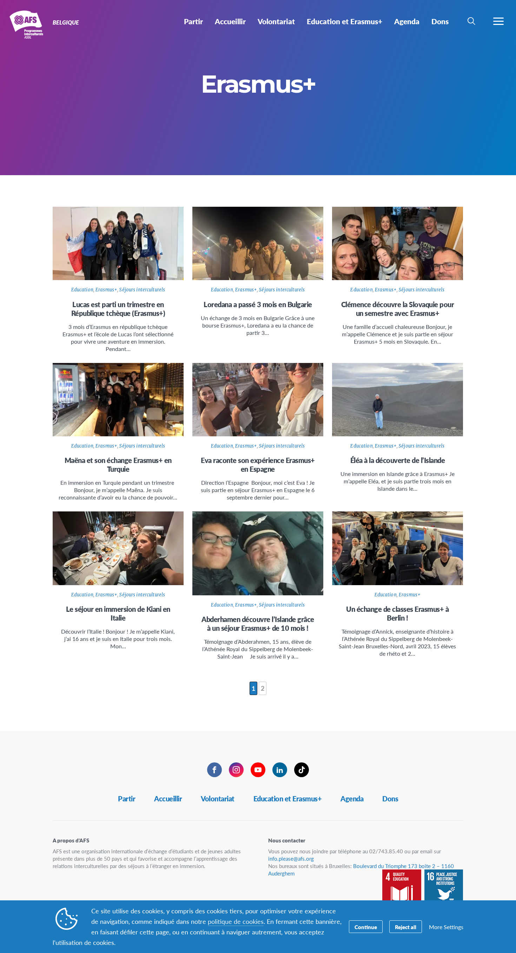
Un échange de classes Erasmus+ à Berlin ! (397, 613)
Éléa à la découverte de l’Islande (397, 460)
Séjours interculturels (142, 290)
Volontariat (217, 798)
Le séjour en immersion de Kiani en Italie (118, 613)
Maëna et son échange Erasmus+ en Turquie (118, 464)
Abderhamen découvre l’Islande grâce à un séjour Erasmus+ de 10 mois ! (257, 623)
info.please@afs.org (291, 858)
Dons (390, 798)
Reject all (405, 927)
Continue (366, 927)
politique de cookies (236, 921)
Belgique (31, 24)
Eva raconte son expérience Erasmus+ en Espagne (258, 464)
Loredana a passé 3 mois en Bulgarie (258, 304)
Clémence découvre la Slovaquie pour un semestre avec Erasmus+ (397, 308)
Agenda (351, 798)
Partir (126, 798)
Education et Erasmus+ (287, 798)
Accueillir (168, 798)
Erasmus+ (106, 290)
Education (82, 290)
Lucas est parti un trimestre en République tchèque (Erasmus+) (118, 308)
